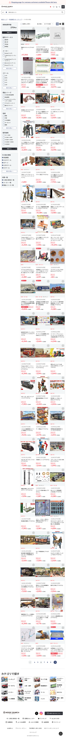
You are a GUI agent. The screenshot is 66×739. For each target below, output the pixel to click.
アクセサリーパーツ (10, 103)
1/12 (6, 82)
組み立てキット (9, 105)
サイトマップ (33, 732)
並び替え (39, 24)
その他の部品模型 (9, 95)
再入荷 (6, 42)
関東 (6, 115)
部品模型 (7, 97)
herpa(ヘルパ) (8, 53)
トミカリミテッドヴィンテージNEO (10, 100)
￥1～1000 (7, 135)
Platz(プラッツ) (9, 65)
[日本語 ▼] (51, 7)
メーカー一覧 (7, 182)
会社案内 (9, 728)
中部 (6, 118)
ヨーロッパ (7, 122)
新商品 (6, 46)
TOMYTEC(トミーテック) (10, 56)
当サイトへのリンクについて (51, 728)
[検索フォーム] (59, 7)
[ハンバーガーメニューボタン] (63, 6)
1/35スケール (7, 165)
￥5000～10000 (9, 139)
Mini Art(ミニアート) (10, 63)
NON (6, 77)
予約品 (6, 44)
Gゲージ (5, 163)
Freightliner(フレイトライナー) (10, 60)
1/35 (6, 75)
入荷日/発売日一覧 (8, 180)
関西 (6, 125)
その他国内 (7, 120)
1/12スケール (7, 160)
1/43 (6, 80)
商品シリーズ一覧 (8, 185)
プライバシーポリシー (21, 728)
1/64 (6, 84)
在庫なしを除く (27, 24)
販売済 (6, 39)
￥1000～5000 (8, 137)
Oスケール (6, 168)
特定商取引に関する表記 (35, 728)
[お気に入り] (53, 7)
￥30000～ (7, 144)
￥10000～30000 (9, 142)
